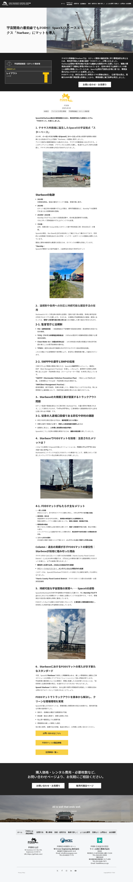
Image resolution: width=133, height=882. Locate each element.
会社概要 (128, 3)
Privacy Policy (21, 872)
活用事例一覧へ (52, 752)
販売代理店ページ (85, 785)
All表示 (46, 111)
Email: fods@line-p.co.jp (100, 863)
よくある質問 (110, 3)
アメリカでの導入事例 (58, 111)
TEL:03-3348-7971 (100, 861)
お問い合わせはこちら (52, 733)
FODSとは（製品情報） (69, 3)
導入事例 (49, 832)
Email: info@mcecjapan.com (66, 853)
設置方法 (76, 3)
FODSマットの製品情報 (51, 743)
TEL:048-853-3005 (100, 855)
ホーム (63, 3)
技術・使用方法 (92, 3)
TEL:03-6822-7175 (66, 855)
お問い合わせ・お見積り (95, 84)
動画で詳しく (101, 3)
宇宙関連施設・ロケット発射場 (79, 111)
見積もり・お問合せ (119, 3)
